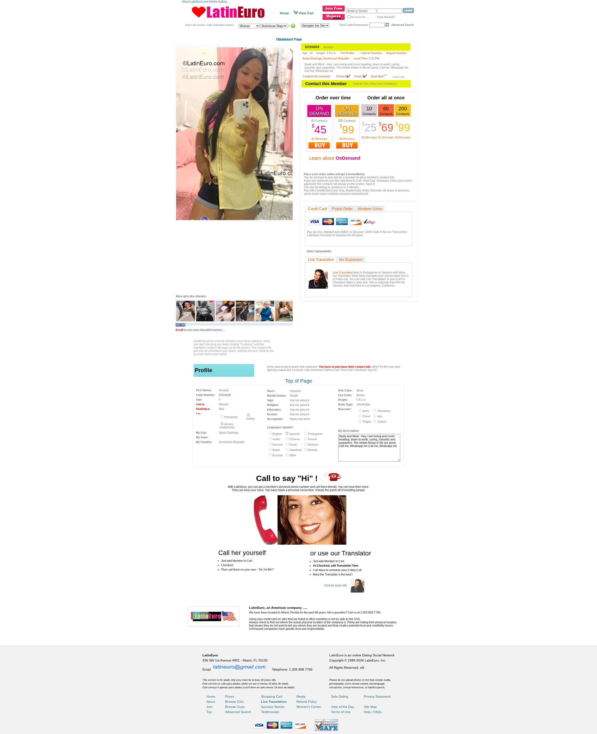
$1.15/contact (386, 137)
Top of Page (298, 381)
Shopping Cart (271, 696)
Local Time (361, 58)
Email (357, 76)
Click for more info (335, 585)
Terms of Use (341, 712)
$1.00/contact (319, 138)
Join (209, 707)
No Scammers (351, 260)
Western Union (370, 209)
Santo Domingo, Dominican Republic (325, 58)
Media (300, 696)
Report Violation (396, 53)
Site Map (370, 707)
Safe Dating (339, 696)
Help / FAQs (373, 712)
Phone (340, 76)
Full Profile (347, 53)
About (210, 701)
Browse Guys (235, 707)
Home (284, 13)
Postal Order (342, 209)
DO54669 (225, 395)
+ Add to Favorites (371, 53)
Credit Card (317, 209)
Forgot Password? (386, 17)
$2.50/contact (369, 137)
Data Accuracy (398, 77)
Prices (229, 696)
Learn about (334, 158)
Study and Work (300, 419)
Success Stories (273, 707)
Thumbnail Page (289, 39)
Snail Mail (377, 76)
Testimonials (270, 712)
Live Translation (321, 260)
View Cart (306, 13)
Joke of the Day (342, 707)
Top (209, 712)
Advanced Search (402, 25)
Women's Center (308, 707)
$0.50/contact (347, 138)
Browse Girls (234, 701)
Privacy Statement (377, 696)
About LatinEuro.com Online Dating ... (206, 1)
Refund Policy (306, 701)
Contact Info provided (316, 76)
